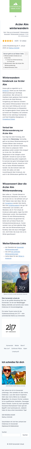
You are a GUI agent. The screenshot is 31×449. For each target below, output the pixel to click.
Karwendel (9, 345)
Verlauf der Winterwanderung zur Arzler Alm (14, 60)
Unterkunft (15, 351)
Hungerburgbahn (13, 205)
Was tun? (7, 348)
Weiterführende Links (11, 67)
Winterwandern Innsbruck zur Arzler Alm (13, 57)
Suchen (4, 432)
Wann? (23, 345)
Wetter (17, 345)
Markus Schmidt (14, 48)
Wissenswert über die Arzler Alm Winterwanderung (14, 64)
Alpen (25, 348)
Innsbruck (6, 90)
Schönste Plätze (16, 348)
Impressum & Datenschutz (10, 426)
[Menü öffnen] (15, 16)
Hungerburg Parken (9, 119)
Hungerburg (9, 203)
